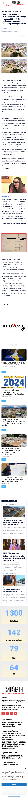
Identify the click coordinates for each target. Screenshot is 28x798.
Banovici (3, 360)
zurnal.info (5, 504)
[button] (26, 768)
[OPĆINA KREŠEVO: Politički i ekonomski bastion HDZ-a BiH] (14, 580)
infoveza (3, 387)
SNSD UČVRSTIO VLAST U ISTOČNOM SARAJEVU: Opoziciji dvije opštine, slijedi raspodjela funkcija (13, 744)
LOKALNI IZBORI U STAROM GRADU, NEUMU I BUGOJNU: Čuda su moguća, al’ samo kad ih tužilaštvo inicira (13, 451)
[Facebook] (19, 35)
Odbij (14, 788)
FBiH (6, 11)
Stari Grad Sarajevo (5, 446)
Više (3, 372)
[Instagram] (22, 35)
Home (2, 11)
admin (5, 28)
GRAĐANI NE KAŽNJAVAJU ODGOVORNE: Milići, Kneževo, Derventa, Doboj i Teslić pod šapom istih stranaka (13, 393)
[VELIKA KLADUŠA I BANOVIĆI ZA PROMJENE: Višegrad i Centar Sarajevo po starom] (14, 355)
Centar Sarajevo (5, 475)
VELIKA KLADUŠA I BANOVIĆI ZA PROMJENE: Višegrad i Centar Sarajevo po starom (13, 365)
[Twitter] (25, 35)
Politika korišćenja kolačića (14, 796)
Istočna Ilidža (4, 416)
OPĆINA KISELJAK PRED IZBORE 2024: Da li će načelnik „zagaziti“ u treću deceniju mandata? (14, 523)
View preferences (14, 793)
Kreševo (4, 587)
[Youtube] (15, 713)
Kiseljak (4, 518)
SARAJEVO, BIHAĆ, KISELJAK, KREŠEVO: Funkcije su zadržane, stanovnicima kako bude (12, 479)
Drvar (9, 11)
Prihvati (14, 784)
